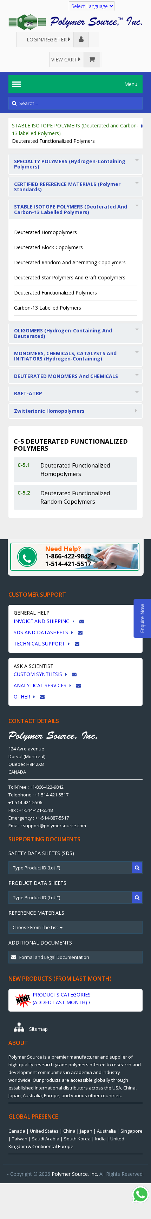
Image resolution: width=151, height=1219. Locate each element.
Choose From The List (36, 927)
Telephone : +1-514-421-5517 (38, 794)
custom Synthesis (39, 674)
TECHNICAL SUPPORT (40, 643)
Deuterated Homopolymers (45, 232)
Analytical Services (41, 685)
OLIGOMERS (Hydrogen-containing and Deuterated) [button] (63, 333)
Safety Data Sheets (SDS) (41, 853)
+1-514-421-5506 (25, 802)
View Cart (64, 59)
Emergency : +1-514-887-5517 (38, 818)
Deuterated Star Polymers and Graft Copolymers (69, 277)
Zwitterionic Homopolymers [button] (49, 411)
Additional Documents (40, 942)
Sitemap (38, 1029)
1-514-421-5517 (68, 563)
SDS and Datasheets (42, 632)
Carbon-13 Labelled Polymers (47, 307)
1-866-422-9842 (68, 556)
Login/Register (47, 39)
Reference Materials (36, 912)
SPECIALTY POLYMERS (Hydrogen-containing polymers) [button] (69, 164)
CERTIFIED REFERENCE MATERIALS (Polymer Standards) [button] (67, 187)
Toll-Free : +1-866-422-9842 (36, 787)
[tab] (76, 164)
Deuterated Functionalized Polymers (55, 292)
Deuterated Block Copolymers (48, 247)
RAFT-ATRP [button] (28, 393)
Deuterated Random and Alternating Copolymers (70, 262)
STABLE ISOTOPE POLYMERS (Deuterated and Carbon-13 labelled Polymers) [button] (70, 209)
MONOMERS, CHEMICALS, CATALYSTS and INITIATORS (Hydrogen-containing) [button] (65, 356)
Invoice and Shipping (42, 621)
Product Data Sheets (37, 883)
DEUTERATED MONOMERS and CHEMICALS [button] (66, 376)
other (23, 696)
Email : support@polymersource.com (47, 825)
